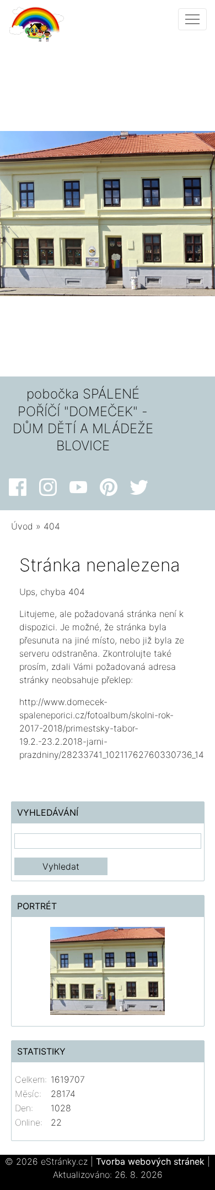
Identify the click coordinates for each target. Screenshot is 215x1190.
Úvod (22, 526)
